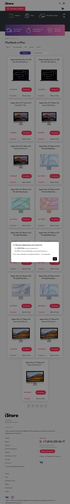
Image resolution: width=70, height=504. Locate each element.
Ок (55, 259)
